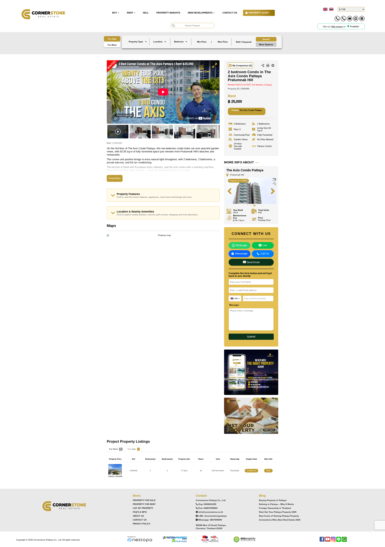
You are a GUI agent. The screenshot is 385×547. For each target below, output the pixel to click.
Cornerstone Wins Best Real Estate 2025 (279, 520)
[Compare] (272, 66)
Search (266, 39)
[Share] (263, 66)
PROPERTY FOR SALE (144, 500)
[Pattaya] (160, 46)
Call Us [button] (265, 253)
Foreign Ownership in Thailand (275, 508)
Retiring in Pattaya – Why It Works (276, 504)
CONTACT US (139, 520)
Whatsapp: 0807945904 (210, 520)
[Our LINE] (338, 540)
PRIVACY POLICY (141, 524)
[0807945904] (362, 18)
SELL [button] (146, 13)
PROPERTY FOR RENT (144, 504)
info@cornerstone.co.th (211, 512)
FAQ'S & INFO (140, 512)
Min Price (201, 42)
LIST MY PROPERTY (143, 508)
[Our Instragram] (333, 540)
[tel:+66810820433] (343, 18)
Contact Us (251, 471)
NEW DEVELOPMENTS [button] (200, 13)
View (268, 471)
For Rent (112, 45)
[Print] (267, 66)
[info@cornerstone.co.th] (349, 18)
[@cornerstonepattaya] (355, 18)
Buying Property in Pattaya (272, 500)
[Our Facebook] (322, 540)
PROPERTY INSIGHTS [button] (168, 13)
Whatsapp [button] (241, 245)
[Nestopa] (139, 539)
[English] (325, 9)
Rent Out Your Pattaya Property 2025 (277, 512)
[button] (138, 42)
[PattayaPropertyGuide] (175, 539)
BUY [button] (115, 13)
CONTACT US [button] (229, 13)
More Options (266, 44)
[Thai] (331, 9)
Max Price (223, 42)
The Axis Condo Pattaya (250, 110)
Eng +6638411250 (207, 504)
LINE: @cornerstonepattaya (212, 516)
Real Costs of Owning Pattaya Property (279, 516)
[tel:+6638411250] (337, 18)
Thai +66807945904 (207, 508)
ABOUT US (138, 516)
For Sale (112, 39)
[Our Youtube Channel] (327, 540)
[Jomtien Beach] (160, 48)
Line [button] (264, 245)
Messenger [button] (241, 253)
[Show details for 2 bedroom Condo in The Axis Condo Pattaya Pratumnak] (116, 469)
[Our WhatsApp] (344, 540)
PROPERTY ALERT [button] (259, 13)
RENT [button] (130, 13)
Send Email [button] (253, 262)
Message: (231, 305)
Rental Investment (124, 115)
